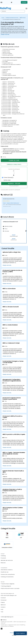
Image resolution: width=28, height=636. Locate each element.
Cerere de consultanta (8, 574)
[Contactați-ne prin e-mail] (11, 2)
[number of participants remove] (14, 171)
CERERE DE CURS (14, 160)
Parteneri (4, 600)
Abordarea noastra (6, 569)
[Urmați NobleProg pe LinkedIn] (1, 628)
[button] (25, 231)
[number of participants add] (14, 175)
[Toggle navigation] (26, 8)
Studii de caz (4, 572)
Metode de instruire (7, 560)
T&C (2, 612)
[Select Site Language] (1, 2)
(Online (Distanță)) (8, 177)
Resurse (3, 562)
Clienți (3, 602)
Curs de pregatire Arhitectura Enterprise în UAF (12, 19)
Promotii (3, 558)
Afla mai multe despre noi (8, 595)
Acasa (3, 17)
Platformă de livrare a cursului (10, 588)
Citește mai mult (5, 34)
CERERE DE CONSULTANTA (14, 164)
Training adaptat (6, 586)
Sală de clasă (7, 180)
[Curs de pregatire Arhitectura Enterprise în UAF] (6, 8)
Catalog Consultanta (7, 577)
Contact (24, 2)
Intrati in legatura (20, 633)
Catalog (3, 555)
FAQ (2, 609)
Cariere (3, 607)
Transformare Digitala (7, 584)
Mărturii (3, 605)
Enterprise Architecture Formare (12, 17)
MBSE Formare (22, 17)
